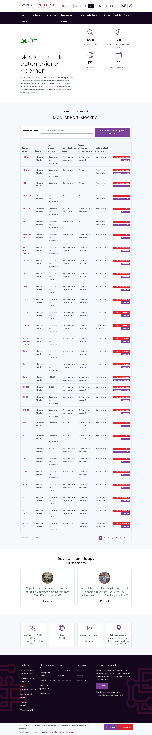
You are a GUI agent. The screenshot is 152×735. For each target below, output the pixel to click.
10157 (24, 286)
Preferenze (126, 727)
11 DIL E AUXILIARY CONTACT (26, 341)
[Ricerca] (91, 6)
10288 (25, 299)
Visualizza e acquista (121, 173)
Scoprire (62, 665)
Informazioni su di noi (91, 15)
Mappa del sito (65, 680)
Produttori (25, 665)
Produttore (36, 15)
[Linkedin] (64, 638)
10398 (25, 312)
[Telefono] (100, 6)
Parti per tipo (51, 15)
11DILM (25, 397)
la (46, 732)
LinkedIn (80, 675)
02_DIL (25, 170)
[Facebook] (60, 638)
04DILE (25, 221)
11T (23, 435)
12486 (25, 458)
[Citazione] (123, 6)
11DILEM (25, 387)
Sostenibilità (44, 693)
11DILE (24, 377)
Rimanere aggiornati (106, 665)
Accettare (110, 727)
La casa (24, 18)
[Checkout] (129, 6)
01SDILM (25, 157)
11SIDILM (25, 422)
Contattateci (83, 670)
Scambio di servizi (47, 680)
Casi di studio (64, 670)
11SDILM (25, 410)
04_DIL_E (26, 196)
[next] (129, 538)
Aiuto (126, 15)
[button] (112, 6)
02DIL (24, 183)
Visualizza (125, 160)
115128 (25, 351)
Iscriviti (102, 685)
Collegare (81, 665)
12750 (24, 471)
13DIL (24, 497)
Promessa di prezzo (67, 18)
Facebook (81, 680)
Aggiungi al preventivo (121, 157)
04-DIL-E (26, 209)
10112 (24, 273)
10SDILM (25, 325)
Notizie (118, 15)
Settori (107, 15)
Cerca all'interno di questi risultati (112, 132)
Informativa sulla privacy (64, 732)
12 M (24, 448)
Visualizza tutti (26, 710)
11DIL (24, 364)
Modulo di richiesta (90, 641)
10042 (25, 260)
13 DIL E (25, 484)
